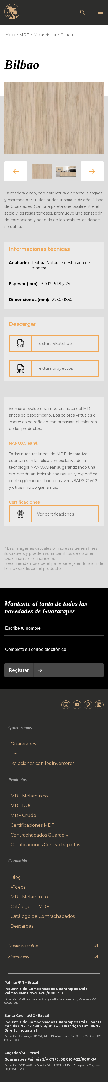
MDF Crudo (23, 815)
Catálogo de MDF (30, 906)
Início (9, 34)
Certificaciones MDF (32, 825)
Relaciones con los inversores (42, 763)
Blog (16, 877)
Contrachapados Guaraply (39, 835)
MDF (24, 34)
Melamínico (45, 34)
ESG (15, 753)
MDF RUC (21, 805)
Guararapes (23, 744)
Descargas (22, 926)
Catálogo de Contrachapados (43, 916)
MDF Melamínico (29, 796)
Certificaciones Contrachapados (45, 844)
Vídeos (18, 887)
